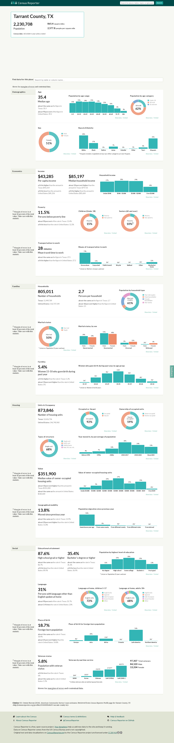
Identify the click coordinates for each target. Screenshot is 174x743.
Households (43, 286)
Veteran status (45, 656)
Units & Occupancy (46, 405)
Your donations (61, 727)
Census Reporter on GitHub (122, 720)
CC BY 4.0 (112, 732)
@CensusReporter (71, 720)
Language (42, 584)
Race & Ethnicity (85, 128)
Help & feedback (117, 716)
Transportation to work (49, 243)
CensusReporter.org (55, 732)
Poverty (41, 207)
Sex (39, 128)
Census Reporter (28, 3)
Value (40, 468)
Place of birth (44, 620)
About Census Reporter (26, 720)
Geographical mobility (48, 505)
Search (159, 3)
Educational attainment (49, 548)
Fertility (41, 362)
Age (39, 92)
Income (41, 171)
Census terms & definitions (74, 716)
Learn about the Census (26, 716)
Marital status (44, 322)
